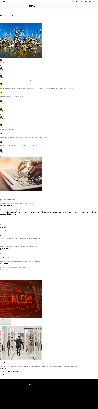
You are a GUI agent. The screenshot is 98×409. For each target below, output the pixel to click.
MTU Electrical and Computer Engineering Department (43, 391)
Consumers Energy (53, 392)
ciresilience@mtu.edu (3, 374)
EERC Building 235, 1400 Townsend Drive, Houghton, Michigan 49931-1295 (11, 371)
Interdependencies (2, 61)
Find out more (2, 21)
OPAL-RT (51, 390)
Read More (1, 65)
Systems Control (53, 391)
